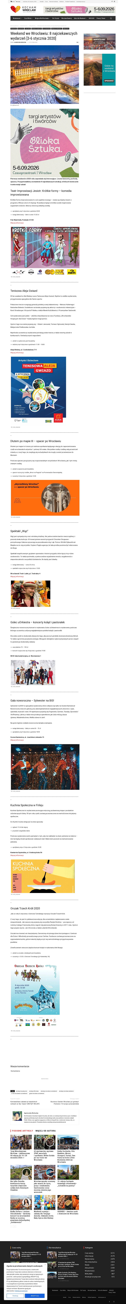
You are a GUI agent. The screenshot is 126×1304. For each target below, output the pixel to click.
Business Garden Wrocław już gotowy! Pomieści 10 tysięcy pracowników (65, 1103)
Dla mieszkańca (46, 28)
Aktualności (32, 26)
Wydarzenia (66, 28)
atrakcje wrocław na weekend (49, 1091)
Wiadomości (23, 26)
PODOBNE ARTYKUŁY (22, 1131)
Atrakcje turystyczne (36, 28)
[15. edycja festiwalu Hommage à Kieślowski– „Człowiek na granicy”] (68, 1172)
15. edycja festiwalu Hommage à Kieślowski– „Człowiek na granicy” (67, 1183)
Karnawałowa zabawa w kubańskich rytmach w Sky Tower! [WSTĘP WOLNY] (24, 1103)
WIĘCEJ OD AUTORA (45, 1131)
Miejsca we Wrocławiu (57, 28)
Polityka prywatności (21, 1291)
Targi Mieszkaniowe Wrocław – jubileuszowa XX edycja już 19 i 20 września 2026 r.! (20, 1154)
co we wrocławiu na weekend (19, 1093)
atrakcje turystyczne (21, 1091)
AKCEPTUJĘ (35, 1296)
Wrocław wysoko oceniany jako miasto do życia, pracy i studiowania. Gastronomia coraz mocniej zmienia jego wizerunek (44, 1186)
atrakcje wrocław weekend (66, 1091)
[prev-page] (11, 1226)
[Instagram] (114, 1)
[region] (25, 1281)
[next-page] (15, 1226)
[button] (111, 18)
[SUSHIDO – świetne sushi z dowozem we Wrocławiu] (68, 1202)
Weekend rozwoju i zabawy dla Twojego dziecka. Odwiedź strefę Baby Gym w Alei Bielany (43, 1214)
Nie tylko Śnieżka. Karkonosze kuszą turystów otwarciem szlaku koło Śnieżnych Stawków (19, 1185)
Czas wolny (27, 28)
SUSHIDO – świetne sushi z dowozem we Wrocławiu (67, 1212)
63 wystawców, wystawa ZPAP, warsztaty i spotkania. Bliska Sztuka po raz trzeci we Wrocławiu (44, 1155)
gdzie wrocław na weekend (36, 1093)
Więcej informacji (17, 223)
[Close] (45, 1264)
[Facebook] (112, 1)
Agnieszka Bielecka (20, 42)
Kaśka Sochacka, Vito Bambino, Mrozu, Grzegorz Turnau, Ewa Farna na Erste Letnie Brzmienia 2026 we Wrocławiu (66, 1156)
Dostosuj (15, 1296)
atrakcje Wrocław (34, 1091)
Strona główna (14, 26)
